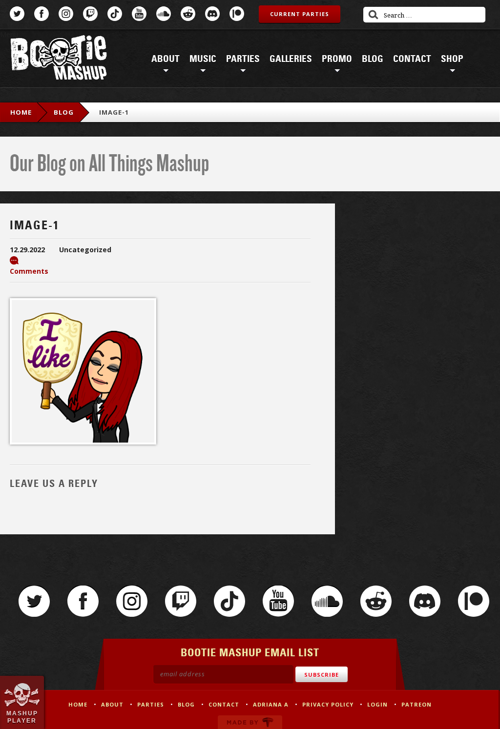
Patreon (236, 13)
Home (21, 112)
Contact (412, 59)
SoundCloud (163, 13)
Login (377, 704)
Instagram (66, 13)
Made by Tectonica (250, 722)
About (165, 59)
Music (202, 59)
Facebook (41, 13)
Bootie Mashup (58, 59)
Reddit (188, 13)
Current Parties (299, 14)
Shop (452, 59)
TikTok (114, 13)
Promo (337, 59)
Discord (212, 13)
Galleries (291, 59)
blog (64, 112)
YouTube (139, 13)
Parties (243, 59)
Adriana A (271, 704)
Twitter (17, 13)
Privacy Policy (328, 704)
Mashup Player (22, 717)
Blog (372, 59)
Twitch (90, 13)
